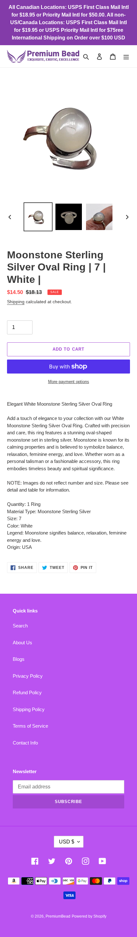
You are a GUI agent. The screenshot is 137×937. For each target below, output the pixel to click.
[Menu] (126, 56)
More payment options (68, 381)
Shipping (16, 301)
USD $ (66, 841)
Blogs (19, 659)
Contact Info (25, 742)
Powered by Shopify (89, 916)
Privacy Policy (28, 676)
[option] (38, 217)
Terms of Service (30, 726)
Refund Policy (27, 692)
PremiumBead (58, 916)
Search (20, 625)
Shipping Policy (29, 709)
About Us (22, 642)
